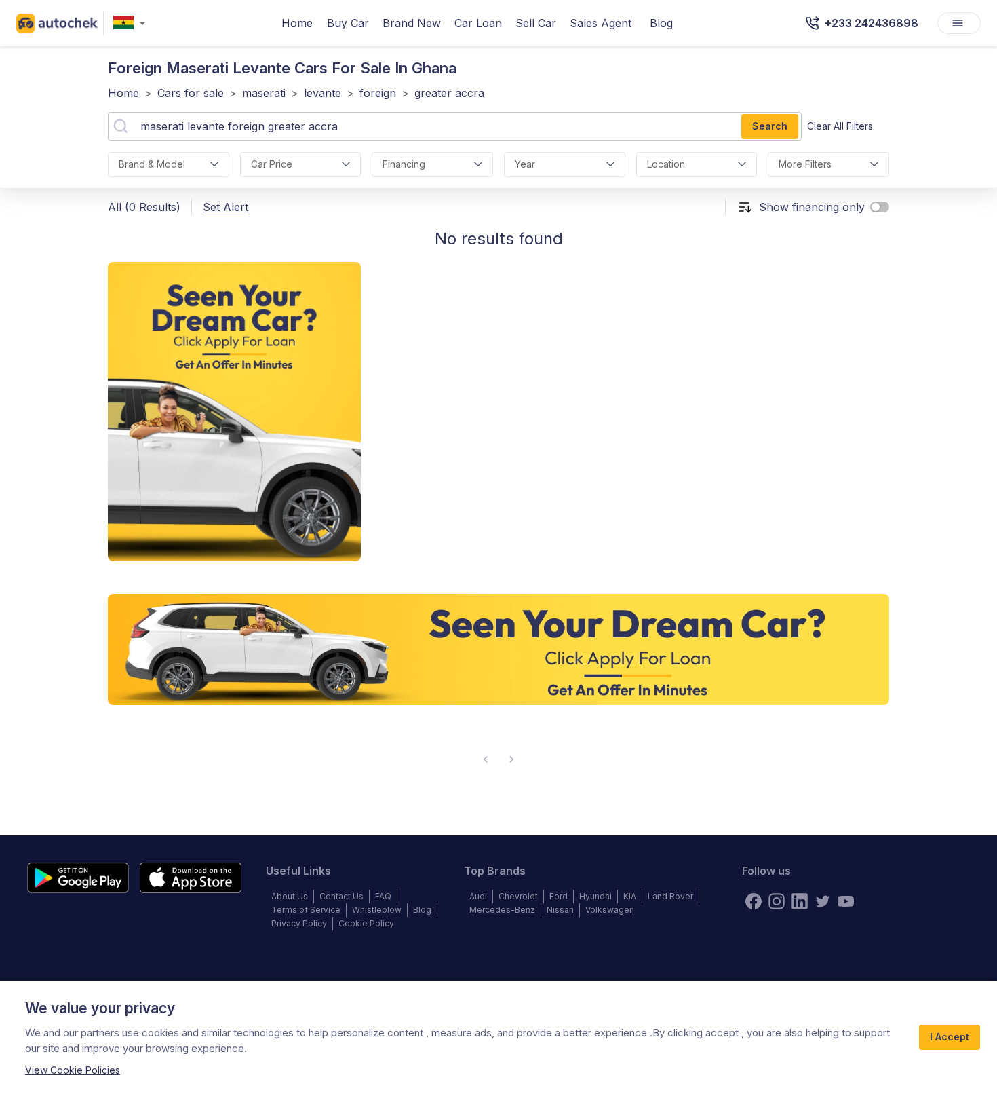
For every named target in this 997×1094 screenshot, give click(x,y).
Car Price (271, 164)
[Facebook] (753, 901)
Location (666, 164)
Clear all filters (840, 126)
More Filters (805, 164)
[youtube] (845, 901)
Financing (404, 164)
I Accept (949, 1036)
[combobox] (132, 23)
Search (769, 126)
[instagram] (776, 901)
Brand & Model (152, 164)
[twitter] (822, 901)
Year (525, 164)
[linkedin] (799, 901)
